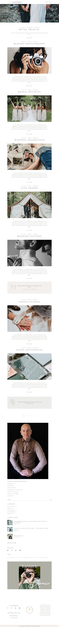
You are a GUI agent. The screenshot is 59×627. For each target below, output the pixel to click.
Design (29, 41)
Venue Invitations (29, 350)
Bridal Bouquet (29, 92)
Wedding (9, 513)
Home (8, 14)
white (44, 557)
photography (26, 557)
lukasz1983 (37, 27)
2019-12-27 (23, 41)
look (17, 557)
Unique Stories (29, 302)
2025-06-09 (22, 27)
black (8, 557)
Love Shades (29, 188)
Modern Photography (29, 43)
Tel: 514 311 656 (13, 617)
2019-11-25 (17, 523)
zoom (47, 557)
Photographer (11, 510)
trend (37, 557)
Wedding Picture (29, 236)
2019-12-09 (23, 89)
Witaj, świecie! (29, 29)
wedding (40, 557)
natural (21, 557)
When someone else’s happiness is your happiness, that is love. (29, 286)
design (11, 557)
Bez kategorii (29, 27)
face (15, 557)
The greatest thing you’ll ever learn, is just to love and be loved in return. (29, 402)
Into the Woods (18, 535)
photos (30, 557)
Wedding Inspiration (29, 140)
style (34, 557)
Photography (11, 511)
